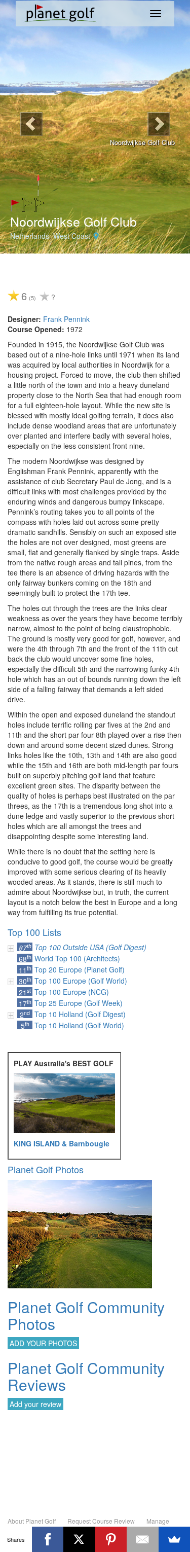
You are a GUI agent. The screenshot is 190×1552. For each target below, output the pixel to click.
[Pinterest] (111, 1539)
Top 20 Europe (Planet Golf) (79, 969)
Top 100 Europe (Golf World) (80, 981)
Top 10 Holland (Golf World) (79, 1025)
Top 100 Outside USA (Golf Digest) (90, 947)
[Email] (143, 1539)
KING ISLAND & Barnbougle (61, 1143)
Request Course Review (101, 1521)
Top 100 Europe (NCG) (71, 992)
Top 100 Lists (34, 932)
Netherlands (29, 236)
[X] (79, 1539)
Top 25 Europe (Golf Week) (78, 1003)
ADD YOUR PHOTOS (43, 1343)
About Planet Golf (32, 1521)
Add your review (35, 1404)
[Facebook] (48, 1539)
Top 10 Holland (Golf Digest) (80, 1014)
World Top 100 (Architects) (77, 958)
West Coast (71, 236)
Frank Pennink (66, 319)
